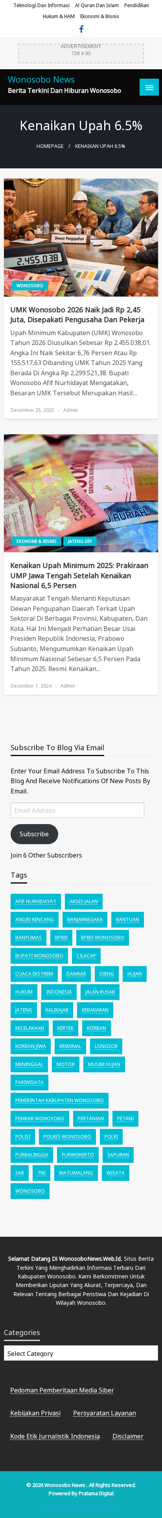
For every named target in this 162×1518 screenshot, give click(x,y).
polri (111, 1136)
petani (125, 1118)
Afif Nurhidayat (35, 901)
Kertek (65, 1028)
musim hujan (104, 1064)
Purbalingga (31, 1154)
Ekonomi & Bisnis (99, 16)
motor (66, 1064)
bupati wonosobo (39, 955)
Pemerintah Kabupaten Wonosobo (59, 1100)
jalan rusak (100, 992)
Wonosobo (30, 285)
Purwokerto (78, 1154)
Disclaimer (128, 1436)
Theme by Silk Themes (81, 1506)
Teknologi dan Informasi (41, 5)
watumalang (76, 1172)
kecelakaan (29, 1028)
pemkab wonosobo (39, 1118)
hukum (24, 992)
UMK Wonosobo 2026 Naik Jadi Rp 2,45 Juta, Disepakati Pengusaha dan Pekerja (77, 314)
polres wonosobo (67, 1136)
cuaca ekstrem (34, 973)
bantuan (127, 919)
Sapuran (118, 1154)
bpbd (61, 937)
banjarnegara (85, 919)
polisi (22, 1136)
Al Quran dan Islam (97, 5)
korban (96, 1028)
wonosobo (30, 1191)
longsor (106, 1046)
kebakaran (95, 1010)
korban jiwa (30, 1046)
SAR (19, 1172)
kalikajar (57, 1010)
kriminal (70, 1046)
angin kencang (34, 919)
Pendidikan (136, 5)
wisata (116, 1172)
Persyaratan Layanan (104, 1413)
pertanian (91, 1118)
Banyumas (28, 937)
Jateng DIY (80, 541)
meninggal (29, 1064)
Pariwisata (29, 1082)
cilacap (86, 955)
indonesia (59, 992)
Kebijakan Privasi (35, 1413)
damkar (76, 973)
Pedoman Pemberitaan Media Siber (62, 1390)
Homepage (50, 146)
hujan (134, 973)
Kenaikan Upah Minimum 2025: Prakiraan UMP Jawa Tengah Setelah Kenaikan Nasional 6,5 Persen (79, 575)
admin (70, 410)
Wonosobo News (41, 79)
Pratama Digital (96, 1493)
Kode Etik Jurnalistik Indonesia (55, 1436)
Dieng (106, 973)
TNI (41, 1172)
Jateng (23, 1010)
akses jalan (84, 901)
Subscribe (34, 834)
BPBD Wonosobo (102, 937)
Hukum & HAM (59, 16)
